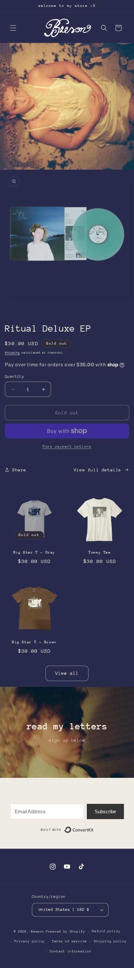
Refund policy (106, 931)
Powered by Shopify (65, 932)
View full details (97, 469)
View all (67, 673)
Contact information (70, 951)
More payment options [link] (67, 446)
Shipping (12, 352)
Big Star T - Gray (34, 552)
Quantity (14, 376)
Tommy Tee (99, 552)
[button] (13, 28)
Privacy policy (29, 941)
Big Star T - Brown (34, 642)
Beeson (37, 932)
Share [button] (19, 469)
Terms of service (69, 941)
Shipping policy (110, 941)
